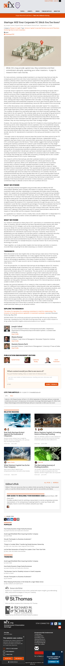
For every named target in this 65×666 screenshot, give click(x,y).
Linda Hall (40, 462)
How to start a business (18, 30)
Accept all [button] (8, 658)
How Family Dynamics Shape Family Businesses (18, 529)
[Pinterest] (14, 519)
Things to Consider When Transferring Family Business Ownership (24, 544)
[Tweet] (5, 519)
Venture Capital (29, 28)
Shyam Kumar (19, 25)
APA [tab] (6, 396)
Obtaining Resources (39, 639)
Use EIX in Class (8, 634)
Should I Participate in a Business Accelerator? (17, 539)
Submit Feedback (51, 384)
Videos (37, 11)
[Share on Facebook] (8, 519)
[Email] (18, 519)
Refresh (55, 482)
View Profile (14, 334)
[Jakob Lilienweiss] (8, 429)
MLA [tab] (11, 396)
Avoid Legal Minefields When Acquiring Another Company (21, 534)
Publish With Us (47, 11)
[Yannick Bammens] (5, 429)
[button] (13, 662)
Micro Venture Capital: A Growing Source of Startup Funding (47, 433)
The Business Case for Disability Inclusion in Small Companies (22, 571)
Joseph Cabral (10, 25)
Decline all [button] (18, 658)
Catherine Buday (36, 360)
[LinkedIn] (11, 519)
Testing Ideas (37, 634)
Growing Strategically (39, 642)
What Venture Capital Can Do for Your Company (17, 466)
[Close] (61, 652)
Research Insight (15, 28)
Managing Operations (40, 641)
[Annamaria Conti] (38, 429)
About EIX (57, 11)
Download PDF (9, 34)
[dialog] (13, 649)
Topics (22, 11)
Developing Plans (38, 636)
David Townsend (56, 360)
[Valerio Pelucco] (41, 429)
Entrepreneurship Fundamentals (43, 632)
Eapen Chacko (11, 462)
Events (30, 11)
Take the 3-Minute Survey (41, 15)
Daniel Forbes (15, 360)
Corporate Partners (41, 28)
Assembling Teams (39, 637)
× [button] (23, 636)
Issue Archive (16, 588)
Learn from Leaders (39, 644)
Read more (14, 645)
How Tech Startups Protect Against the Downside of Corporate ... (14, 434)
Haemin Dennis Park (33, 25)
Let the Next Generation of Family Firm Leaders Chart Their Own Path (24, 549)
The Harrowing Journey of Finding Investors (44, 466)
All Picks (47, 482)
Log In (56, 1)
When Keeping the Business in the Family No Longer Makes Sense (23, 582)
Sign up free (49, 1)
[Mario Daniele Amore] (36, 429)
